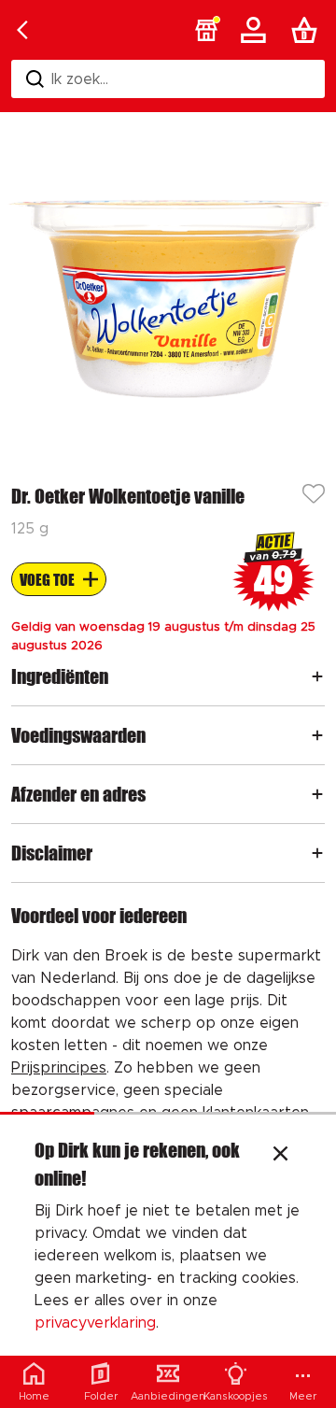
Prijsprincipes (58, 1067)
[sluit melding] (280, 1155)
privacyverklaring (95, 1323)
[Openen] (317, 676)
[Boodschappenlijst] (308, 30)
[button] (206, 30)
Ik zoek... (79, 79)
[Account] (256, 30)
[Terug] (22, 30)
